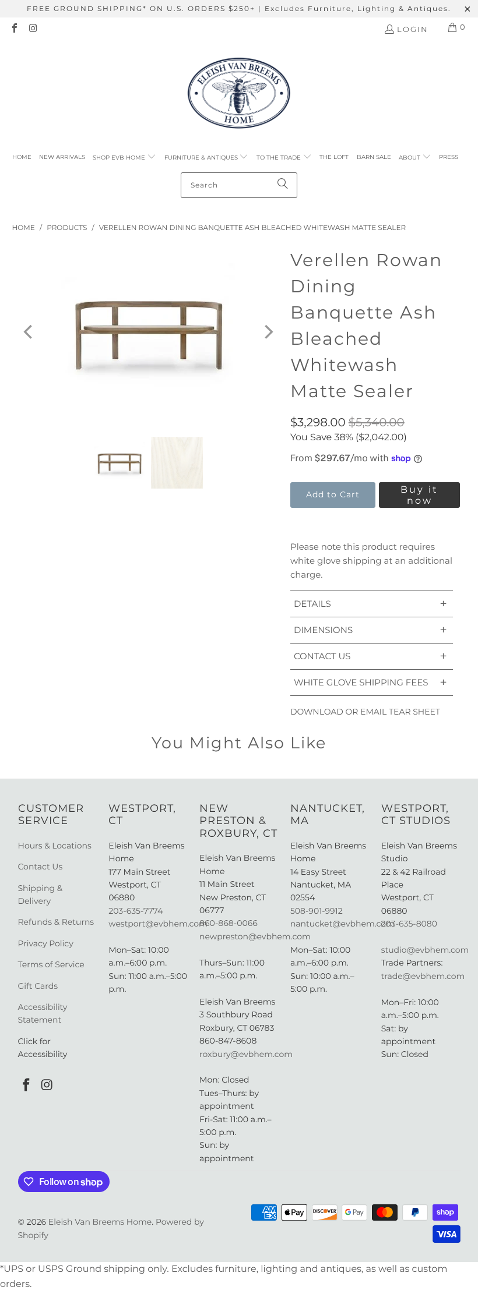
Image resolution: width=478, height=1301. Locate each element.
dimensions (370, 630)
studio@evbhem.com (425, 950)
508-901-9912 (316, 911)
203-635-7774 (135, 911)
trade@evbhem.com (423, 976)
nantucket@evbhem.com (342, 923)
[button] (124, 157)
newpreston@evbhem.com (255, 936)
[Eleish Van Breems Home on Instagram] (32, 29)
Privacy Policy (45, 943)
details (370, 603)
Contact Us (40, 866)
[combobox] (239, 185)
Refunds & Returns (56, 922)
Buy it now (419, 495)
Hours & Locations (55, 845)
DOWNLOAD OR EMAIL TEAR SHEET (365, 711)
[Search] (282, 185)
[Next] (267, 332)
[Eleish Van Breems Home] (239, 95)
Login (412, 29)
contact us (370, 656)
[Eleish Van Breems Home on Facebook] (14, 29)
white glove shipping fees (370, 682)
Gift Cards (38, 986)
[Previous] (29, 332)
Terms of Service (51, 964)
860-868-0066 (228, 923)
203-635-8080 (409, 923)
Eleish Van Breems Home (100, 1222)
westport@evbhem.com (158, 923)
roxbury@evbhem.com (246, 1054)
